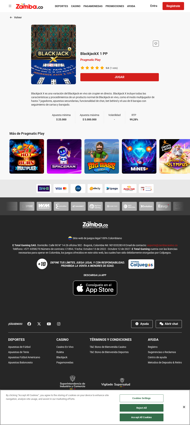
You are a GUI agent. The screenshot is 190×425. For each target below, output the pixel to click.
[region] (95, 407)
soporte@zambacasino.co (162, 245)
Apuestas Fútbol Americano (24, 357)
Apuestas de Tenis (18, 352)
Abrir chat (171, 324)
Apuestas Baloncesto (20, 362)
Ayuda (131, 6)
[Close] (184, 407)
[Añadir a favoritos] (156, 44)
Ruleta (60, 352)
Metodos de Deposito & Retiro (165, 362)
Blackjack (61, 357)
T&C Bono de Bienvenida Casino (108, 346)
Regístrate (173, 6)
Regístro (153, 346)
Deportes (61, 6)
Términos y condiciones (111, 340)
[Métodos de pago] (95, 188)
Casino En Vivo (64, 346)
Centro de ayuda (157, 357)
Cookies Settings (141, 398)
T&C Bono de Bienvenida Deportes (109, 352)
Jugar (119, 77)
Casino (76, 6)
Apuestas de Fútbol (19, 346)
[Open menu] (10, 6)
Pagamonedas (93, 6)
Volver (18, 17)
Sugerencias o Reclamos (162, 352)
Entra (153, 6)
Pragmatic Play (90, 60)
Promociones (115, 6)
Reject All (141, 407)
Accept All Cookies (141, 417)
